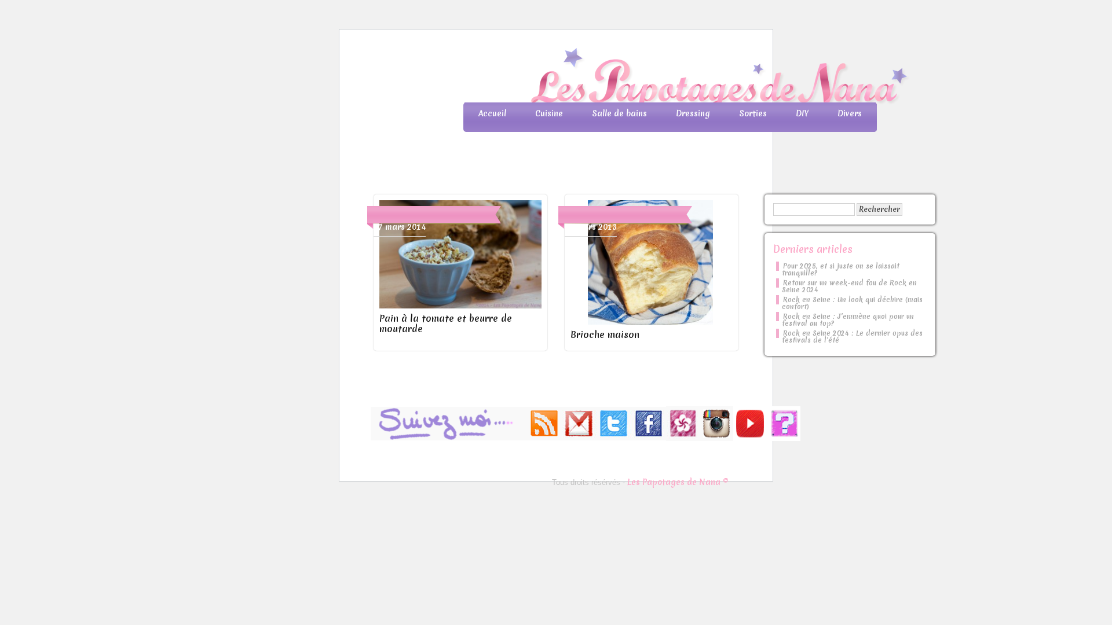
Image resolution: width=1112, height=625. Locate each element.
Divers (849, 113)
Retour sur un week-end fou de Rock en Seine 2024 (849, 286)
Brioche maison (604, 334)
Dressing (693, 113)
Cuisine (549, 113)
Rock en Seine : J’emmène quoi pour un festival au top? (848, 320)
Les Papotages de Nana (632, 78)
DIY (802, 113)
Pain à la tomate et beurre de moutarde (445, 323)
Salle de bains (619, 113)
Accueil (492, 113)
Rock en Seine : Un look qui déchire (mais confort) (852, 303)
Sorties (753, 113)
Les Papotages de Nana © (678, 482)
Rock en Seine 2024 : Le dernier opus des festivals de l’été (852, 337)
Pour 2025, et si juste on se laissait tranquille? (840, 270)
